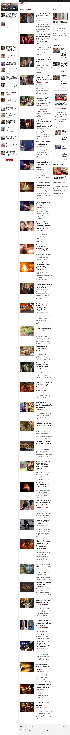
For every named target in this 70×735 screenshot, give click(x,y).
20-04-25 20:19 (39, 20)
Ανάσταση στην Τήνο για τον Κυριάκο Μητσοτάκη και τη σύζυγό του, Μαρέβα (44, 285)
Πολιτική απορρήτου (45, 730)
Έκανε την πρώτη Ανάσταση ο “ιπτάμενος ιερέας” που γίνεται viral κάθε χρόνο (44, 600)
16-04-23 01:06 (44, 312)
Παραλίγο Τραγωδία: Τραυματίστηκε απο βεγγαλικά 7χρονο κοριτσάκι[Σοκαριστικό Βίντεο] (42, 307)
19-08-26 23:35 (64, 159)
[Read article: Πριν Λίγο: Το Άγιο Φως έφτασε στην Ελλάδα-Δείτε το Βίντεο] (27, 524)
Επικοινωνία (31, 731)
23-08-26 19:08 (57, 110)
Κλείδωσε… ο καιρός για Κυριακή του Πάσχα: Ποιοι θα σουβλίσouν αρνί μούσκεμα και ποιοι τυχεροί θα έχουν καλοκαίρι (43, 100)
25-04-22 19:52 (39, 509)
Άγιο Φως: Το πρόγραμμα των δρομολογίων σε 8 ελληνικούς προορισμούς (43, 484)
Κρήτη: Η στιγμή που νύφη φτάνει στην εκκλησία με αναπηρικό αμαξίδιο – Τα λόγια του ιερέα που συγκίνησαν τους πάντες (61, 104)
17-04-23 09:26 (44, 146)
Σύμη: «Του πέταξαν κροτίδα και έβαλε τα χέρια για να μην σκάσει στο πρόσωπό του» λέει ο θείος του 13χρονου (44, 164)
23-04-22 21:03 (44, 525)
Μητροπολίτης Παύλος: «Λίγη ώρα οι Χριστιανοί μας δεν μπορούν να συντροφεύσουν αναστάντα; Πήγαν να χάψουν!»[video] (44, 123)
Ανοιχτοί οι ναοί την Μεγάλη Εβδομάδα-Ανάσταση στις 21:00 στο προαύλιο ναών (43, 686)
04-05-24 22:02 (39, 107)
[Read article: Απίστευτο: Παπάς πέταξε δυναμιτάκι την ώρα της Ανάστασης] (27, 18)
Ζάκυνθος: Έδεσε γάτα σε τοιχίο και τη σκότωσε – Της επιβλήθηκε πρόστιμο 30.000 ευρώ (11, 114)
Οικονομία (28, 5)
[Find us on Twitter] (59, 730)
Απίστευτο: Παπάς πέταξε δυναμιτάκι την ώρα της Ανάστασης (43, 15)
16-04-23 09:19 (44, 269)
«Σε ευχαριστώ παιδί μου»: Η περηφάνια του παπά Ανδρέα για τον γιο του (11, 108)
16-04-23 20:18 (44, 187)
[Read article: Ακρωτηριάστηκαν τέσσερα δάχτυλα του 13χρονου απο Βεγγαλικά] (27, 206)
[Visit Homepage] (24, 3)
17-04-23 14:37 (44, 128)
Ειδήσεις (22, 5)
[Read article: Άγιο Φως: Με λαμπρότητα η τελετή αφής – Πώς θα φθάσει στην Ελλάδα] (27, 387)
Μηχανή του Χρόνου (58, 173)
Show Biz (34, 5)
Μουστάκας (39, 128)
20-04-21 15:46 (44, 689)
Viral (39, 5)
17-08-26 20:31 (56, 25)
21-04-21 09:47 (44, 648)
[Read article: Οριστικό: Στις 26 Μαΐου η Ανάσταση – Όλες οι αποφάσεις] (27, 707)
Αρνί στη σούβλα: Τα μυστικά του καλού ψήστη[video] (41, 348)
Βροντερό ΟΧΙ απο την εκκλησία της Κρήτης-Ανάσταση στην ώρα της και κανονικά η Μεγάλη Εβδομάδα (44, 666)
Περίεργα (44, 5)
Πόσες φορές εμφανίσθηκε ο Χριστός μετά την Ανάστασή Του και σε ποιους (44, 566)
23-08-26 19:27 (56, 184)
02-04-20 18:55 (39, 709)
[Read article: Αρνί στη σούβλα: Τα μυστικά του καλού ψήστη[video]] (27, 351)
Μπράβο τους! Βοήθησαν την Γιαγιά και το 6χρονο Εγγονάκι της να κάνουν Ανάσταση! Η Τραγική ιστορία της (43, 465)
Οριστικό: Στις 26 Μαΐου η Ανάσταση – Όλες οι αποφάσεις (43, 704)
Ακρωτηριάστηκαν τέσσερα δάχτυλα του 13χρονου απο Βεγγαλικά (43, 203)
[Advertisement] (9, 37)
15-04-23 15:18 (44, 409)
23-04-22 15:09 (44, 550)
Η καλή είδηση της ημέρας (60, 99)
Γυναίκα (59, 5)
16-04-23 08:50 (44, 289)
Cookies (39, 730)
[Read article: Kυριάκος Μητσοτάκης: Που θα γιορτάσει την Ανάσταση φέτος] (27, 62)
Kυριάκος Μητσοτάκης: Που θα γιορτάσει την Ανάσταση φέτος (43, 59)
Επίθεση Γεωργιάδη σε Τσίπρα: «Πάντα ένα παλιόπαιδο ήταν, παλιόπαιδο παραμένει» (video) (11, 63)
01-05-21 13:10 (44, 586)
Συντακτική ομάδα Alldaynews (42, 18)
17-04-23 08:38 (44, 169)
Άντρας (54, 5)
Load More (9, 160)
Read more (56, 39)
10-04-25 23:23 (39, 84)
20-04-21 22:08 (44, 671)
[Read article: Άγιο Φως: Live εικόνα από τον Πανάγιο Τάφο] (27, 587)
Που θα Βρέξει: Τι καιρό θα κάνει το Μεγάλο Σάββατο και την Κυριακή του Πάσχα (44, 443)
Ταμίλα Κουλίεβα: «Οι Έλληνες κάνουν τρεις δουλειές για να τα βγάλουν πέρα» (11, 93)
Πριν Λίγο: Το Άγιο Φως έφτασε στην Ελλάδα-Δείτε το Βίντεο (43, 522)
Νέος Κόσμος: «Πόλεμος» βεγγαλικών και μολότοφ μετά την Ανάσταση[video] (43, 184)
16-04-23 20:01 (44, 207)
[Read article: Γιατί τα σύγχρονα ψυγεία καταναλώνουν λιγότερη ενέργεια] (60, 16)
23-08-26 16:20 (64, 142)
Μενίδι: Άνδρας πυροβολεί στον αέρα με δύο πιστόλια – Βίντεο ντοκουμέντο (44, 143)
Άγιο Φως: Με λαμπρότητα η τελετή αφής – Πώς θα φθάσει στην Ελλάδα (44, 384)
